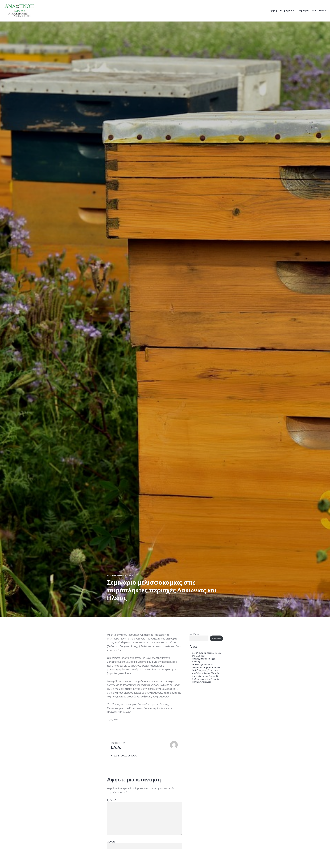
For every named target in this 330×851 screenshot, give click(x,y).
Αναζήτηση (194, 634)
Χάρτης (322, 10)
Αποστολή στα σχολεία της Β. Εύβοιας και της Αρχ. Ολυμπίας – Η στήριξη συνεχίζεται (206, 679)
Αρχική (273, 10)
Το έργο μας (303, 10)
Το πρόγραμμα (287, 10)
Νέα (314, 10)
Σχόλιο (111, 800)
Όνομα (111, 841)
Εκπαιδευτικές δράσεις (120, 575)
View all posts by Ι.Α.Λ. (124, 755)
